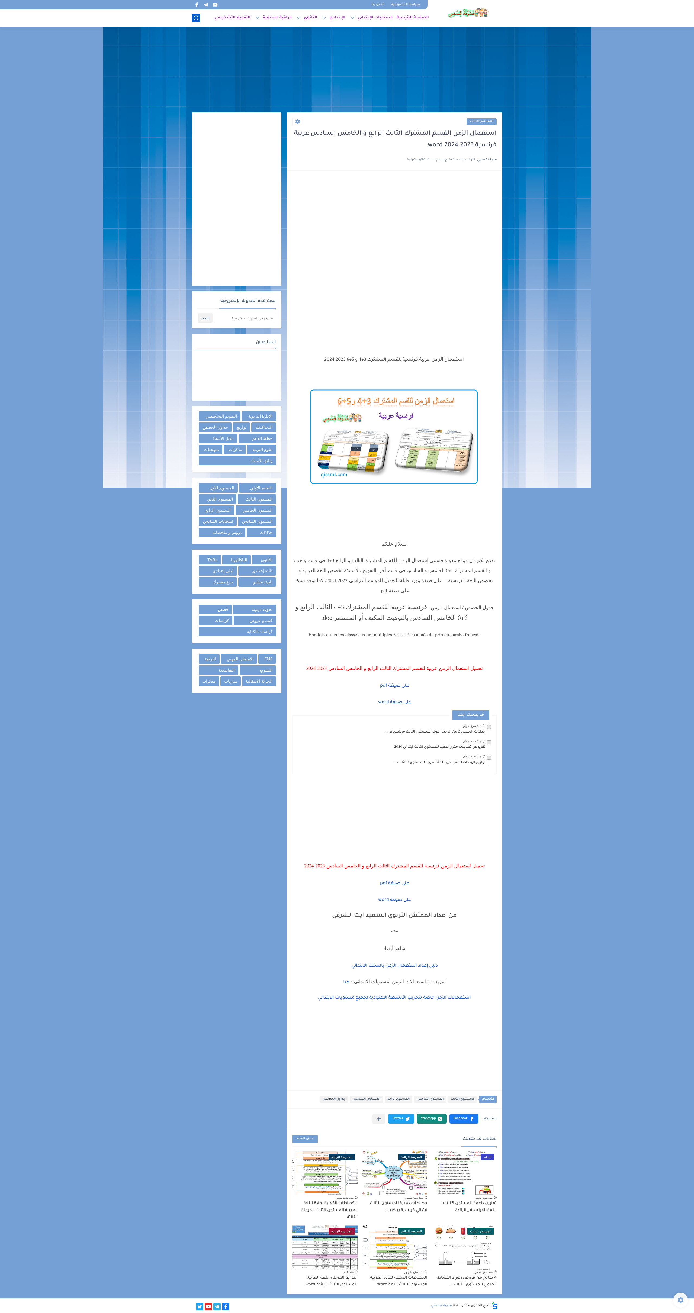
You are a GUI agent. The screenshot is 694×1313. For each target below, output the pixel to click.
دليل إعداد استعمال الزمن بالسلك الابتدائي (394, 965)
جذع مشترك (223, 582)
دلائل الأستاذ (223, 438)
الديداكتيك (263, 427)
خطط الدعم (262, 438)
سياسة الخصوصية (405, 5)
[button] (463, 1119)
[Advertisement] (347, 70)
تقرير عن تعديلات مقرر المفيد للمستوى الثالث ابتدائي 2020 (439, 747)
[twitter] (199, 1306)
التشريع (266, 670)
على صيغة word (394, 702)
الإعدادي (337, 18)
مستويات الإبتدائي (375, 18)
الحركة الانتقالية (259, 681)
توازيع (241, 427)
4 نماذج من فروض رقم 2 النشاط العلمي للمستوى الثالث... (467, 1281)
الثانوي (310, 18)
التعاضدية (227, 670)
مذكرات (235, 449)
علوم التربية (262, 449)
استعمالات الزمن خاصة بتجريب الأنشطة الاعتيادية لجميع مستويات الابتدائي (394, 997)
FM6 (268, 659)
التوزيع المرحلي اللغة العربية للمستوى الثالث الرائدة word (332, 1281)
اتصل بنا (378, 5)
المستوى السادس (366, 1099)
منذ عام (348, 1272)
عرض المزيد (305, 1139)
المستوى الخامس (430, 1099)
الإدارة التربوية (260, 416)
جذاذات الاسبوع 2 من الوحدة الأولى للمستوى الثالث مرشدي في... (434, 732)
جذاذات (266, 532)
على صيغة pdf (394, 685)
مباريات (230, 681)
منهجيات (211, 449)
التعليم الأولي (261, 488)
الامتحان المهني (240, 659)
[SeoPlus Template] (494, 1305)
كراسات (222, 620)
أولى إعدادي (223, 571)
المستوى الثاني (220, 499)
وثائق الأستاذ (261, 460)
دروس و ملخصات (227, 532)
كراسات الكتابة (259, 631)
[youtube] (215, 4)
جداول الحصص (334, 1099)
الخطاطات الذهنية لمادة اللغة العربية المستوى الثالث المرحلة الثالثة (329, 1210)
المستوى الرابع (398, 1099)
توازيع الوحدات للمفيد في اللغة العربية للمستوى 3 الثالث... (439, 762)
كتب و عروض (261, 620)
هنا (346, 982)
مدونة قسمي (441, 1306)
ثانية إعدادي (262, 582)
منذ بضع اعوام (472, 726)
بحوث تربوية (262, 609)
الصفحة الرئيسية (413, 18)
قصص (223, 609)
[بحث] (196, 18)
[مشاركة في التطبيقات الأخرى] (378, 1119)
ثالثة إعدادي (262, 571)
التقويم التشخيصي (232, 18)
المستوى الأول (222, 488)
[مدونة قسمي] (468, 13)
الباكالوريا (239, 559)
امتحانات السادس (218, 521)
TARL (212, 559)
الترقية (210, 659)
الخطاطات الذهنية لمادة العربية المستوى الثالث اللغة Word (398, 1281)
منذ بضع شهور (483, 1197)
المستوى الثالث (481, 121)
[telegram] (206, 4)
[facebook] (196, 4)
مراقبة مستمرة (277, 18)
